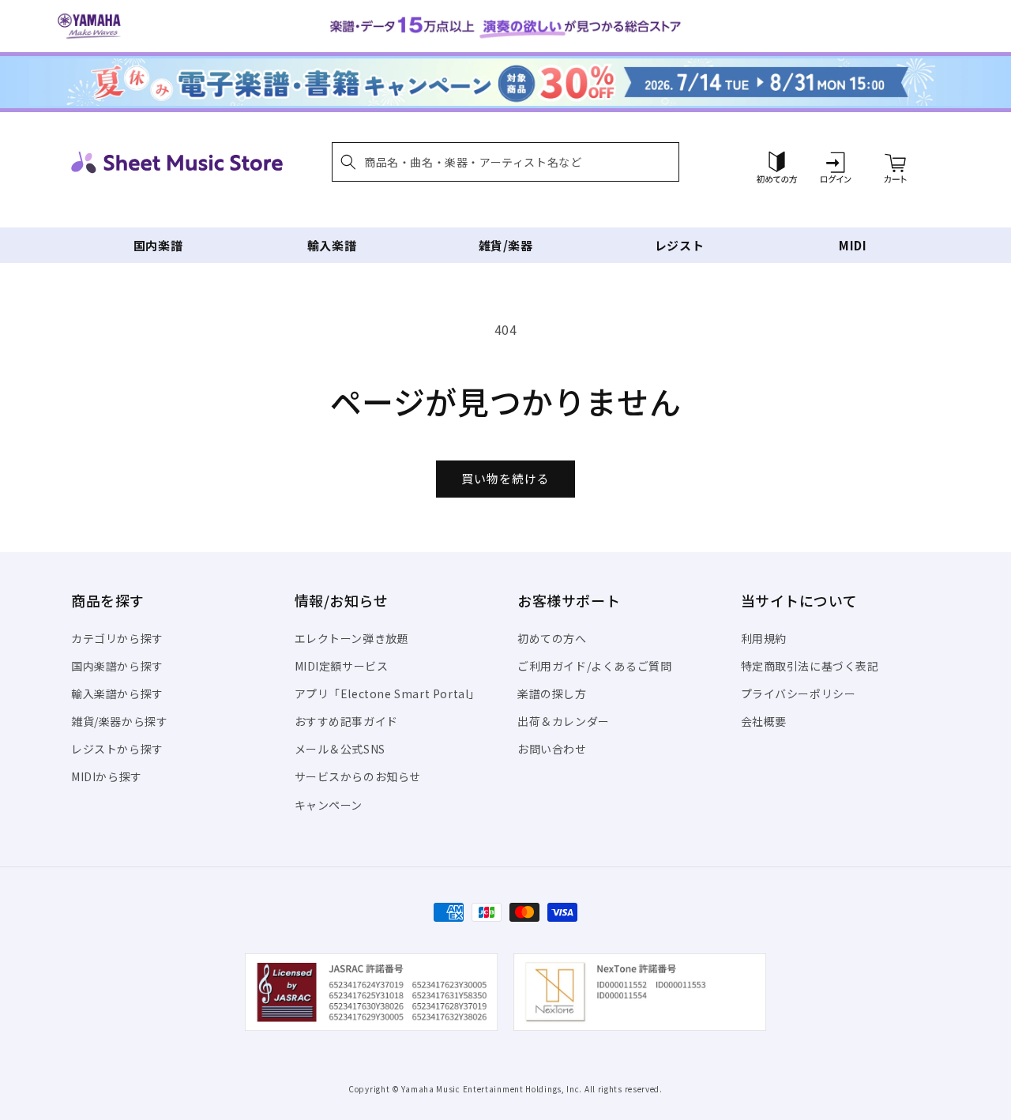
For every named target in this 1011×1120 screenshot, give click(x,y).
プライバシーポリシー (798, 693)
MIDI (852, 245)
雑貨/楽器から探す (119, 721)
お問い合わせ (552, 749)
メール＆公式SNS (340, 749)
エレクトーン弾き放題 (352, 638)
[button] (505, 162)
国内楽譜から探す (117, 666)
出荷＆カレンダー (563, 721)
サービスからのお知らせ (358, 776)
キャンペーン (329, 805)
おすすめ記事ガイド (346, 721)
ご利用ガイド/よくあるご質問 (594, 666)
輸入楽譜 (331, 245)
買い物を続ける (505, 478)
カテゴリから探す (117, 638)
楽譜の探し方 (552, 693)
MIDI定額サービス (342, 666)
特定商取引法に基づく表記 (810, 666)
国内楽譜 (157, 245)
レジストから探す (117, 749)
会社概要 (764, 721)
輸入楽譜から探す (117, 693)
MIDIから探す (106, 776)
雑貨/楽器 (506, 245)
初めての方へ (552, 638)
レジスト (679, 245)
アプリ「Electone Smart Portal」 (388, 693)
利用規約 (764, 638)
